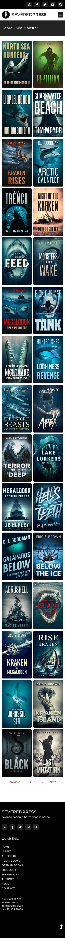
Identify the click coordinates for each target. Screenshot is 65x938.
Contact (8, 888)
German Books (12, 865)
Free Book (9, 870)
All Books (9, 856)
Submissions (10, 874)
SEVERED (29, 14)
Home (6, 847)
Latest (6, 851)
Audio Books (11, 861)
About (6, 884)
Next (53, 782)
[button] (60, 14)
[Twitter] (45, 4)
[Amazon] (29, 4)
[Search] (60, 4)
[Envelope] (53, 4)
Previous (14, 782)
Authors (8, 879)
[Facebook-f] (37, 4)
